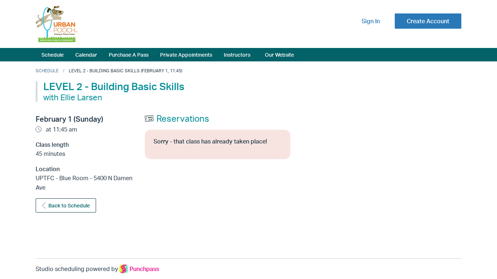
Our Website (279, 54)
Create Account (428, 21)
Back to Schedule (69, 205)
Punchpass (144, 268)
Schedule (52, 54)
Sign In (371, 21)
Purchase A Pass (128, 54)
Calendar (86, 54)
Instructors (237, 54)
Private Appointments (186, 54)
